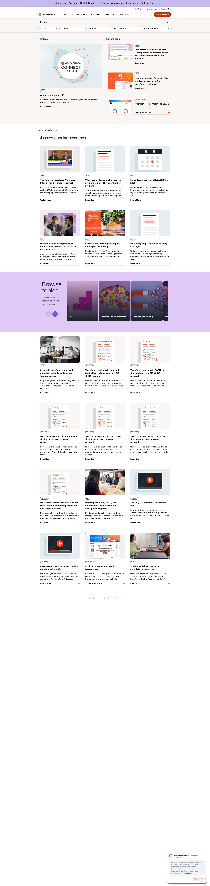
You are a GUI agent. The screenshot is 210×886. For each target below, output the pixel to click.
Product (67, 28)
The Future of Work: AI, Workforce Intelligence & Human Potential (59, 147)
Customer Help (151, 9)
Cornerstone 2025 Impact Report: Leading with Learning (105, 210)
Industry (92, 28)
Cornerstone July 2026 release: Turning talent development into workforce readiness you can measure (135, 44)
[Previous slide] (48, 314)
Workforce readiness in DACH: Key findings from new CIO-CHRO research (148, 337)
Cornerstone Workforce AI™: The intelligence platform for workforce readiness (137, 73)
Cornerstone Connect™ (49, 43)
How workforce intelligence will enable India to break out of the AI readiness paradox (59, 210)
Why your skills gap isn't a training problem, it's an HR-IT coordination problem (105, 147)
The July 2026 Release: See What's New (146, 468)
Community (165, 9)
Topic (43, 28)
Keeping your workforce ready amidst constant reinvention (59, 533)
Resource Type (151, 28)
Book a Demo (162, 14)
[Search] (168, 22)
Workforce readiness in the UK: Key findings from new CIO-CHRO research (148, 403)
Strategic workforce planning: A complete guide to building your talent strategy (57, 337)
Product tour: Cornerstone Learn (121, 97)
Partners (138, 9)
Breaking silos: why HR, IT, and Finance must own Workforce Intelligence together (103, 469)
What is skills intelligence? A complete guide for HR (150, 533)
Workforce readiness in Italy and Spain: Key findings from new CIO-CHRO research (103, 337)
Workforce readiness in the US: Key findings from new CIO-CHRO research (103, 403)
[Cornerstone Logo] (46, 14)
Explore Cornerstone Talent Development (102, 532)
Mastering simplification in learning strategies (149, 209)
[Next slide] (55, 314)
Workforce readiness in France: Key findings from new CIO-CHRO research (58, 403)
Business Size (120, 28)
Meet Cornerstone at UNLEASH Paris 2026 (147, 145)
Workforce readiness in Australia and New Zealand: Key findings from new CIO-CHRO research (57, 471)
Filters (41, 22)
